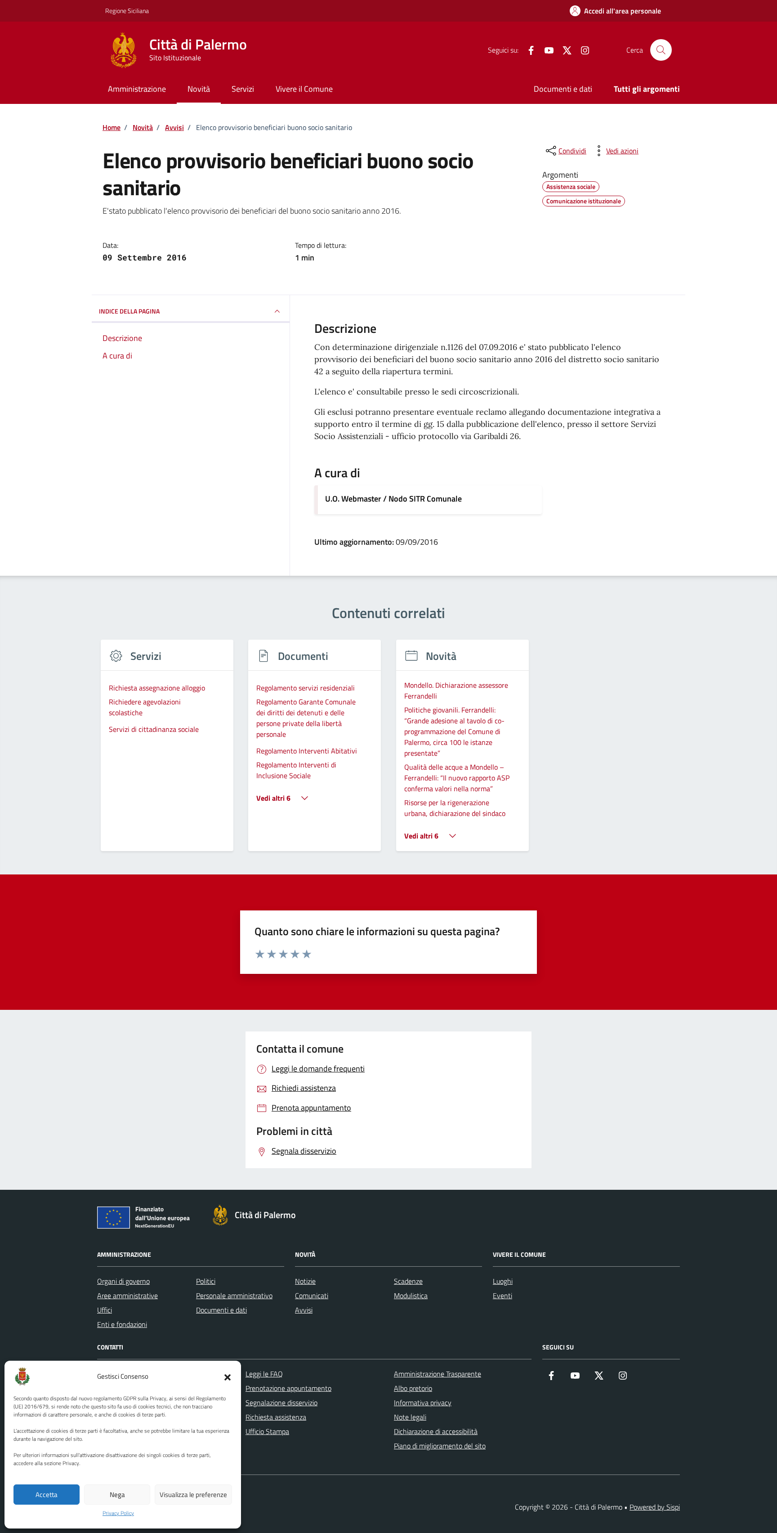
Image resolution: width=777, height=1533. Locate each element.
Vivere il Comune (304, 89)
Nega (117, 1494)
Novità (199, 89)
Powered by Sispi (655, 1507)
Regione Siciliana (127, 10)
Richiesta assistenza (276, 1417)
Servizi (243, 89)
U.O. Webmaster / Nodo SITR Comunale (393, 499)
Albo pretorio (413, 1388)
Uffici (104, 1309)
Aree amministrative (127, 1295)
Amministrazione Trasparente (437, 1373)
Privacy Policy (118, 1513)
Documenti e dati (563, 89)
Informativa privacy (422, 1402)
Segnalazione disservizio (281, 1402)
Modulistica (411, 1295)
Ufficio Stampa (267, 1431)
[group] (167, 751)
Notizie (305, 1281)
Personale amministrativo (234, 1295)
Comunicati (311, 1295)
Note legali (410, 1417)
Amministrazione (137, 89)
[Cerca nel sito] (661, 50)
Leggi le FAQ (264, 1373)
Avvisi (304, 1309)
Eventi (502, 1295)
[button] (227, 1376)
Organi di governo (123, 1281)
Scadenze (408, 1281)
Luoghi (503, 1281)
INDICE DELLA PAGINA (129, 311)
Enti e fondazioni (122, 1324)
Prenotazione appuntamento (288, 1388)
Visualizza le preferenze (193, 1494)
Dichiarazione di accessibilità (436, 1431)
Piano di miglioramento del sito (440, 1445)
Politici (205, 1281)
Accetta (47, 1494)
